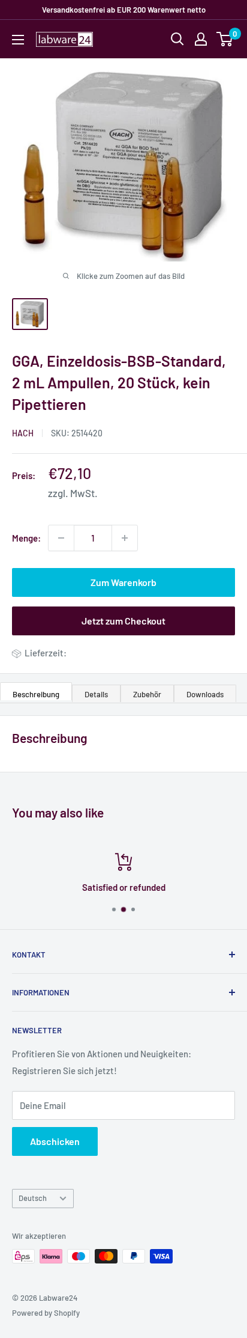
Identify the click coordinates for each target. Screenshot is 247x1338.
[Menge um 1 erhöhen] (124, 538)
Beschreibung (36, 694)
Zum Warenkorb (123, 582)
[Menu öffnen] (18, 39)
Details (96, 694)
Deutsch (33, 1198)
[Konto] (201, 39)
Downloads (205, 694)
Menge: (26, 538)
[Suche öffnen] (177, 39)
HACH (23, 433)
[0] (225, 39)
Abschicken (55, 1141)
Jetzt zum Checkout (123, 620)
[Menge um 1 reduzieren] (61, 538)
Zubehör (147, 694)
